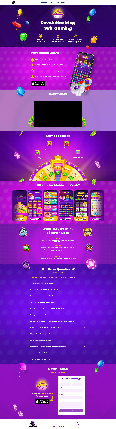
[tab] (34, 277)
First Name (62, 382)
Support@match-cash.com (81, 424)
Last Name (74, 382)
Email (60, 387)
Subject (61, 394)
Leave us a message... (64, 400)
